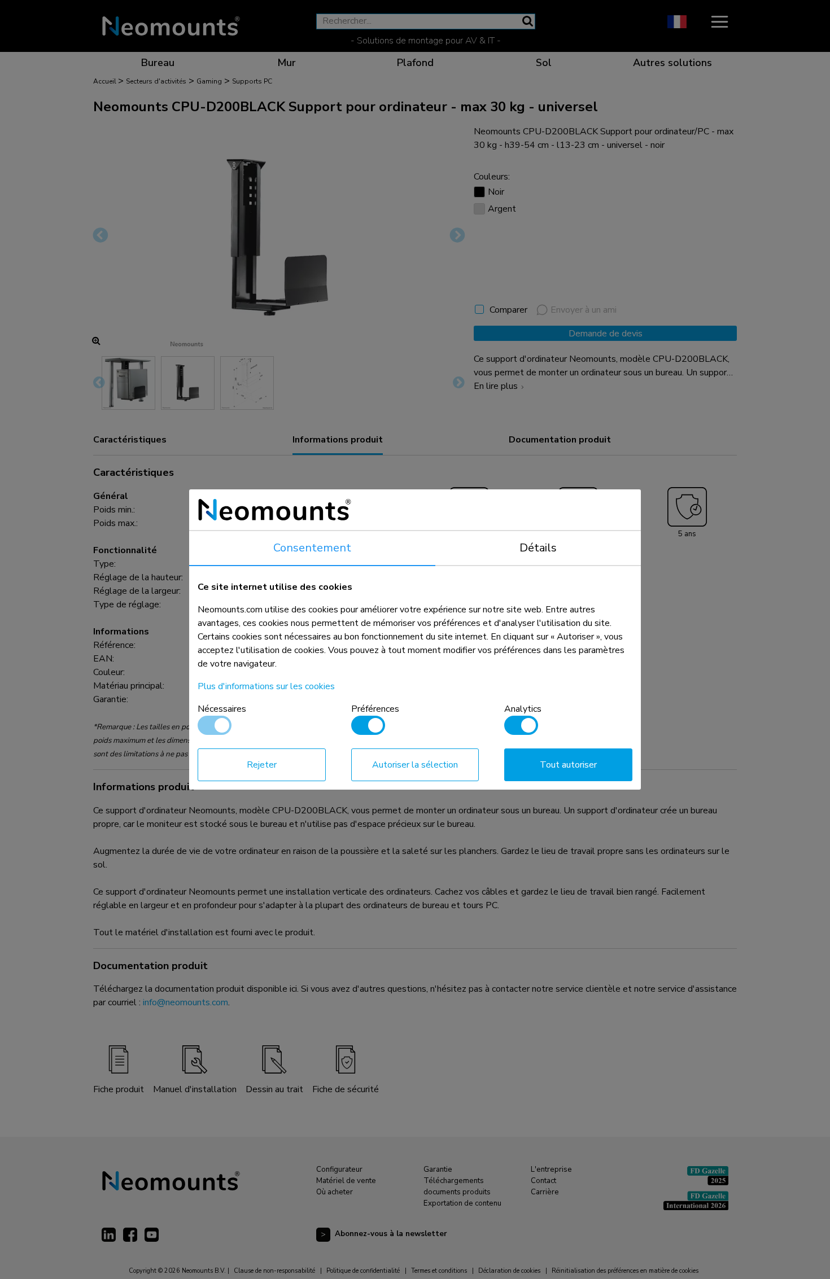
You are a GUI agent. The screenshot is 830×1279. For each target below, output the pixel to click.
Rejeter (262, 765)
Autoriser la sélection (415, 765)
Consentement (312, 547)
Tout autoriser (568, 765)
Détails (538, 547)
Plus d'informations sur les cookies (266, 686)
